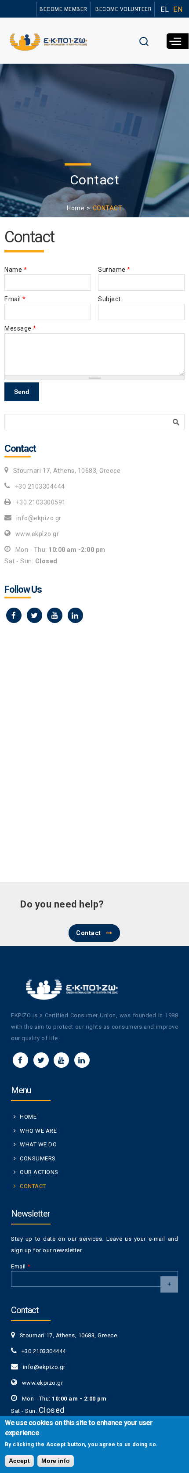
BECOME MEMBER (63, 9)
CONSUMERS (38, 1158)
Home (75, 208)
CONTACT (33, 1186)
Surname (114, 269)
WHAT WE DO (38, 1144)
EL (164, 9)
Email (15, 299)
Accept (19, 1460)
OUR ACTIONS (39, 1172)
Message (20, 328)
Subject (109, 299)
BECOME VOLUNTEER (123, 9)
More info (55, 1460)
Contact (88, 932)
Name (15, 269)
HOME (28, 1116)
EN (177, 9)
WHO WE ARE (38, 1130)
